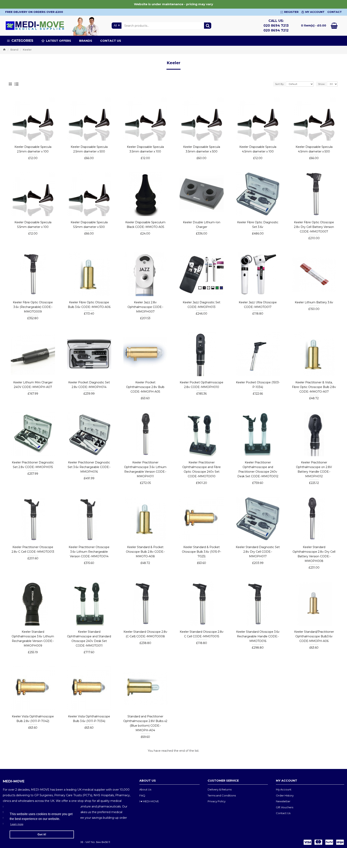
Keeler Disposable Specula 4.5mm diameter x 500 (314, 149)
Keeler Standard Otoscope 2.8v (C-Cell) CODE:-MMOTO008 (145, 634)
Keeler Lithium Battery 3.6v (314, 302)
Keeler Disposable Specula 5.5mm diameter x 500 (89, 224)
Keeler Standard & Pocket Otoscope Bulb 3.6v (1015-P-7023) (201, 551)
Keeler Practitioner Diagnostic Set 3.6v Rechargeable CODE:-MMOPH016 (89, 467)
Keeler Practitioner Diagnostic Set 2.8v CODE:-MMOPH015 (33, 465)
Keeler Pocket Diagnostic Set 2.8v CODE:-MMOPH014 (89, 385)
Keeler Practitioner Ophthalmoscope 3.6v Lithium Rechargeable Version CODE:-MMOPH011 (145, 469)
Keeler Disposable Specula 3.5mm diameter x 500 (201, 149)
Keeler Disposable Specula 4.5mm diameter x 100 (257, 149)
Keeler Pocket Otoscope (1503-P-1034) (258, 385)
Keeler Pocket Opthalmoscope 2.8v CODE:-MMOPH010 (201, 385)
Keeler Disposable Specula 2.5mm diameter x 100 (32, 149)
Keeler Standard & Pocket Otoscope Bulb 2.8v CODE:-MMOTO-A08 (145, 551)
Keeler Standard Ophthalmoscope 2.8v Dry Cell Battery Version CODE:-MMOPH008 (314, 554)
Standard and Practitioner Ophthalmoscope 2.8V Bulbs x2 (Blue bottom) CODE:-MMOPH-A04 (145, 723)
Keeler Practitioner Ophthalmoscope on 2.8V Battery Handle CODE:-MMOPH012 (314, 469)
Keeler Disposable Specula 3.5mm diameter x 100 (145, 149)
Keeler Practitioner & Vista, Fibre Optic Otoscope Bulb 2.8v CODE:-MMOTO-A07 (314, 387)
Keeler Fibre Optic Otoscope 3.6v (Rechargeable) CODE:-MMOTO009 (33, 307)
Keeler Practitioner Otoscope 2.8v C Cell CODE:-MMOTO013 (33, 549)
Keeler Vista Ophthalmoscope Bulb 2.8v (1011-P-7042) (33, 719)
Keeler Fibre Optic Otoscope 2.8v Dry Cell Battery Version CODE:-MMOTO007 (314, 226)
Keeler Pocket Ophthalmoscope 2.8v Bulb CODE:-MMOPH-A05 (145, 387)
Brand (14, 49)
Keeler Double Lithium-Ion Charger (201, 224)
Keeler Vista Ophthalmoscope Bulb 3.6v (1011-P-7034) (89, 719)
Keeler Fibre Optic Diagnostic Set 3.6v (257, 224)
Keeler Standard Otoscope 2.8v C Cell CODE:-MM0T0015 (202, 634)
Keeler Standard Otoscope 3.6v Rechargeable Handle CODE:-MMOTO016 (258, 636)
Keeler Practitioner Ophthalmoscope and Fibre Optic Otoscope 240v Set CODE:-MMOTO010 (201, 469)
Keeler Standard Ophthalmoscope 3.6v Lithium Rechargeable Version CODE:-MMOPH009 (33, 638)
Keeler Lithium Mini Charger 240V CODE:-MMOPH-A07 (33, 385)
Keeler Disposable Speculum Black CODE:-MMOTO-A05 (145, 224)
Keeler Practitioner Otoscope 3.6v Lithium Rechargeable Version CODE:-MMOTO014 (89, 551)
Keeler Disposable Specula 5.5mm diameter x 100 (32, 224)
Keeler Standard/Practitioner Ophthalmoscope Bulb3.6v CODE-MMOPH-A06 (314, 636)
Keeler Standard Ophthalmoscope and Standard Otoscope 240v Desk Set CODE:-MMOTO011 (89, 638)
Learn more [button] (16, 824)
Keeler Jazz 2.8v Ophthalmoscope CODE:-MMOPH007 (145, 307)
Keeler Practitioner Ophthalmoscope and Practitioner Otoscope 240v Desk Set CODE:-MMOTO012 (257, 469)
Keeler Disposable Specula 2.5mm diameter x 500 (89, 149)
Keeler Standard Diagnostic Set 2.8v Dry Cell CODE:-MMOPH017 (258, 551)
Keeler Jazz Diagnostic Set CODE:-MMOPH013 (201, 305)
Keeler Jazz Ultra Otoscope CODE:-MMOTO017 (258, 305)
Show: (321, 83)
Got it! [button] (42, 834)
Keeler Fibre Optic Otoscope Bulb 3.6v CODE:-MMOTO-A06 (89, 305)
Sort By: (279, 83)
